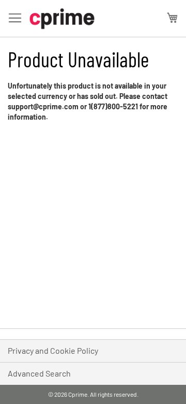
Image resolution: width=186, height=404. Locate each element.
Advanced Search (39, 373)
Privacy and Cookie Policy (53, 350)
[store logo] (62, 18)
